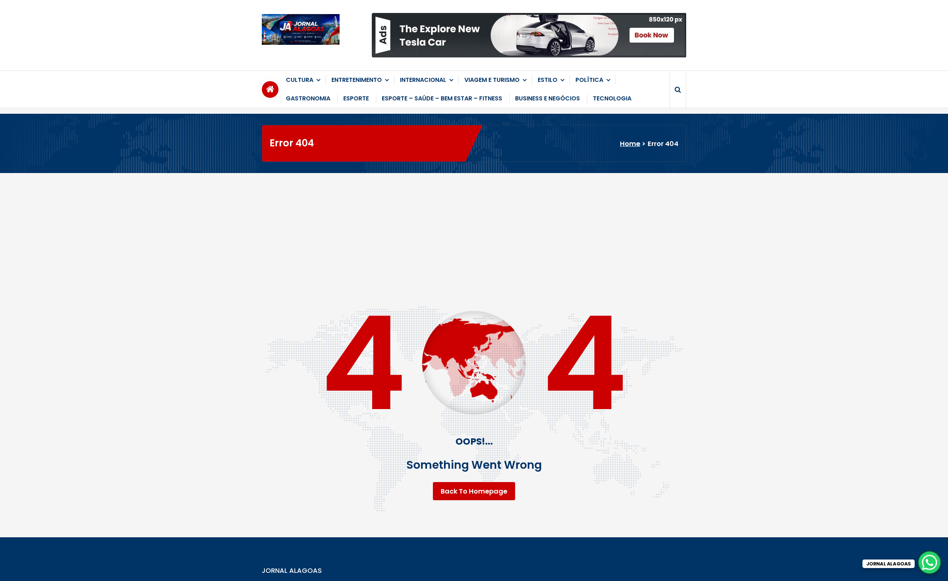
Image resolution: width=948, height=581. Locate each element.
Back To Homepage (474, 491)
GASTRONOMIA (308, 98)
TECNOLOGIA (612, 98)
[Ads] (529, 35)
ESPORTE (356, 98)
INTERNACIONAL (423, 80)
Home (630, 143)
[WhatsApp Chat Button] (929, 562)
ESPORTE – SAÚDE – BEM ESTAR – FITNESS (442, 98)
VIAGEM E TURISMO (492, 80)
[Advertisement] (474, 228)
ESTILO (547, 80)
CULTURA (299, 80)
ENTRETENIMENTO (356, 80)
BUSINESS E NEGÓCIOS (547, 98)
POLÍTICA (589, 80)
